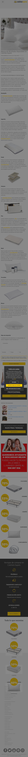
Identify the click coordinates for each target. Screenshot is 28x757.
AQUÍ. (15, 379)
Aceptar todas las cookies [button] (14, 385)
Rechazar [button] (14, 382)
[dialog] (14, 378)
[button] (13, 388)
